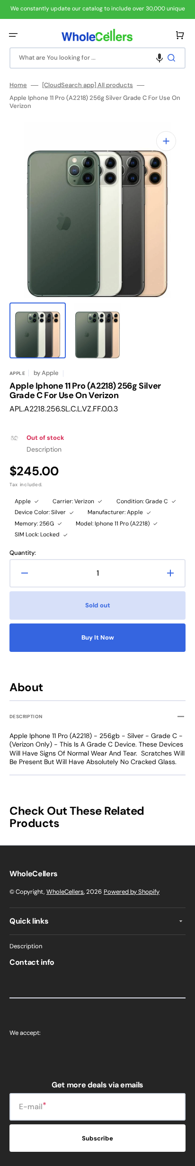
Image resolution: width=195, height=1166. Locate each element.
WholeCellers (65, 892)
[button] (13, 35)
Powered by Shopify (132, 892)
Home (18, 85)
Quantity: (22, 553)
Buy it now (97, 637)
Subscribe (97, 1138)
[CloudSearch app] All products (87, 85)
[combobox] (97, 58)
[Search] (173, 57)
